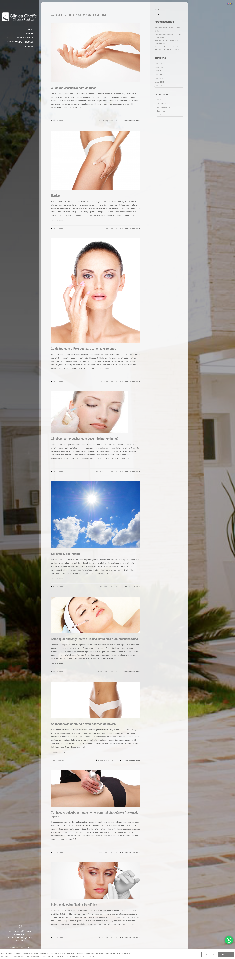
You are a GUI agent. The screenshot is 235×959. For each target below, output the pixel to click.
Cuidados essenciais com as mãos (73, 88)
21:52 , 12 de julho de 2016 (107, 228)
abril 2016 (158, 71)
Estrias (55, 195)
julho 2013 (158, 86)
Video (159, 115)
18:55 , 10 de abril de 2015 (108, 852)
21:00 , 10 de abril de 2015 (108, 760)
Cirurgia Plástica (24, 37)
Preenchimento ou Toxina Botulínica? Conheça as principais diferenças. (168, 48)
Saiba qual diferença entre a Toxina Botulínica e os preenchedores (94, 639)
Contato (29, 47)
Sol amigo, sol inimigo (66, 553)
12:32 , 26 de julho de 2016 (107, 120)
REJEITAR (209, 955)
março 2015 (159, 78)
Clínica (29, 33)
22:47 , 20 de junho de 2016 (107, 471)
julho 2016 (158, 63)
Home (30, 29)
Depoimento (161, 103)
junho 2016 (159, 67)
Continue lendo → (58, 113)
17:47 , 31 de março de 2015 (107, 937)
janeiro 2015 (159, 82)
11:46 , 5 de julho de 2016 (108, 381)
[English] (228, 3)
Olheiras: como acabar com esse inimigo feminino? (85, 438)
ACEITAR (226, 955)
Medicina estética (163, 107)
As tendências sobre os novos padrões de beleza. (83, 724)
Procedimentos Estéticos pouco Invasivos (21, 42)
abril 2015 (158, 74)
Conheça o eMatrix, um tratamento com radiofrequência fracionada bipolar (94, 814)
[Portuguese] (231, 3)
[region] (117, 954)
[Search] (157, 13)
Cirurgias (160, 100)
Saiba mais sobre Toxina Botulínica (74, 904)
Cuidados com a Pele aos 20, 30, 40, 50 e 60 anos (83, 348)
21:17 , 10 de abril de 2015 (108, 671)
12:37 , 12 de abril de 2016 (108, 586)
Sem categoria (58, 120)
